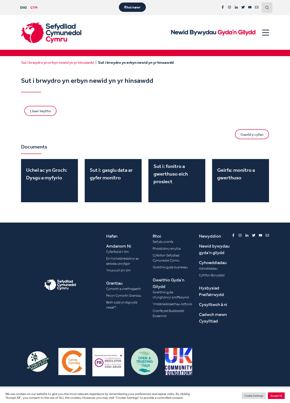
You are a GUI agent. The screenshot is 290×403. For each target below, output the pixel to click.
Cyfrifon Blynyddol (212, 275)
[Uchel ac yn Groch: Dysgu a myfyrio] (49, 180)
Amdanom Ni (118, 246)
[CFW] (51, 32)
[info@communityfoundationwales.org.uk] (256, 7)
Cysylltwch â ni (213, 304)
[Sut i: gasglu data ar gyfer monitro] (113, 180)
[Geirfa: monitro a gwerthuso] (240, 180)
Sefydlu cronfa (163, 242)
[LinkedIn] (236, 7)
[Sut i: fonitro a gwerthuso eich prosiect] (176, 180)
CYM (34, 7)
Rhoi (157, 236)
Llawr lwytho (40, 110)
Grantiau (114, 283)
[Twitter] (243, 7)
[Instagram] (229, 7)
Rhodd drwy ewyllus (167, 249)
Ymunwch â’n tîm (118, 270)
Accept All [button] (276, 395)
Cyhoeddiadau (213, 262)
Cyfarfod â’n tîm (117, 252)
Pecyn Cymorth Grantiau (123, 296)
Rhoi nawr (132, 7)
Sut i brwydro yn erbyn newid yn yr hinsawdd (57, 62)
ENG (23, 7)
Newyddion (210, 236)
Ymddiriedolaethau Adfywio (172, 304)
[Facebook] (222, 7)
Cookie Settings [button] (253, 395)
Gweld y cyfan (252, 134)
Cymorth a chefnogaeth (123, 289)
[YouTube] (250, 7)
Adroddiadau (208, 268)
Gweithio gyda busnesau (170, 267)
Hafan (111, 236)
